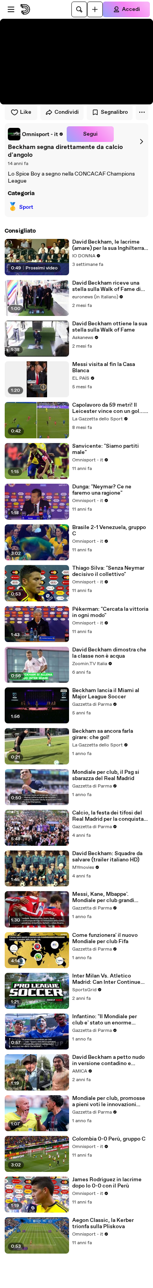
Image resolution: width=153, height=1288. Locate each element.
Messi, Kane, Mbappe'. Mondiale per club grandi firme (103, 897)
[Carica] (95, 9)
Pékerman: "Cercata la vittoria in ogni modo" (110, 612)
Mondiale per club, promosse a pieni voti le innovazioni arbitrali (108, 1101)
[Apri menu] (11, 9)
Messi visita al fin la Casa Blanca (103, 367)
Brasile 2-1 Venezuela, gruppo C (109, 530)
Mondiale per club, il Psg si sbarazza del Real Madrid (105, 775)
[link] (36, 134)
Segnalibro (114, 112)
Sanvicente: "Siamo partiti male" (105, 449)
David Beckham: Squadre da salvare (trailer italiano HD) (107, 856)
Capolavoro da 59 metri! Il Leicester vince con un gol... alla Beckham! (108, 408)
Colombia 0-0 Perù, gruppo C (109, 1139)
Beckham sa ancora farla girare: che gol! (102, 734)
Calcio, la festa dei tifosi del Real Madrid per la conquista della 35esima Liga (108, 816)
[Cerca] (79, 9)
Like (25, 112)
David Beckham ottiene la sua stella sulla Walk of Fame (109, 327)
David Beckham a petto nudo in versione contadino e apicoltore (108, 1060)
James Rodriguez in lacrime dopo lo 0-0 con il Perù (107, 1183)
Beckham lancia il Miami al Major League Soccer (105, 693)
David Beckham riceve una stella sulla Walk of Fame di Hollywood (106, 286)
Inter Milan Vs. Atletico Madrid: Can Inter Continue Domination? (106, 979)
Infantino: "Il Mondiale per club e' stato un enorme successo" (104, 1020)
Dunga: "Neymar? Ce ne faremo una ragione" (101, 490)
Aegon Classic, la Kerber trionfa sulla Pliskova (103, 1223)
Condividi (67, 112)
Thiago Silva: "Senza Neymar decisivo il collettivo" (108, 571)
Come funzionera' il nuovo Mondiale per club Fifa (105, 938)
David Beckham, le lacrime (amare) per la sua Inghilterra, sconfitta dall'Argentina (109, 245)
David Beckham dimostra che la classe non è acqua (109, 653)
